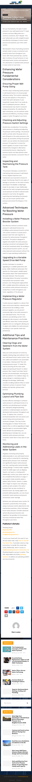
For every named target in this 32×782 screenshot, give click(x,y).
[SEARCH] (27, 703)
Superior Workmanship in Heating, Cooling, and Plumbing (20, 691)
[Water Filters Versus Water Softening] (7, 672)
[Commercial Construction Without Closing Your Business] (7, 732)
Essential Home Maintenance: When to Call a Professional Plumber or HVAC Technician (20, 660)
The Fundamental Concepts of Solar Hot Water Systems (19, 648)
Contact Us (12, 780)
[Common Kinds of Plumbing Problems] (7, 682)
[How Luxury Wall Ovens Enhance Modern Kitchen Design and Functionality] (7, 752)
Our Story (19, 780)
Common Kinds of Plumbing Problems (18, 680)
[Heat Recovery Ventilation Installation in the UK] (7, 743)
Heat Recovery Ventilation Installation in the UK (20, 741)
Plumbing (5, 14)
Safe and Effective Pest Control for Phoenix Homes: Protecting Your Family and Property (20, 764)
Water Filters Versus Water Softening (18, 671)
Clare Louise (7, 21)
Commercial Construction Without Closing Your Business (20, 732)
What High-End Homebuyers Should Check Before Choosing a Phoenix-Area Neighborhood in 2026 (20, 719)
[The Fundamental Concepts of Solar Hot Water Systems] (7, 649)
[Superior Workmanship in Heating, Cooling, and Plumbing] (7, 691)
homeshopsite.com (23, 776)
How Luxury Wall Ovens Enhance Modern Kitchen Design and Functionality (20, 752)
